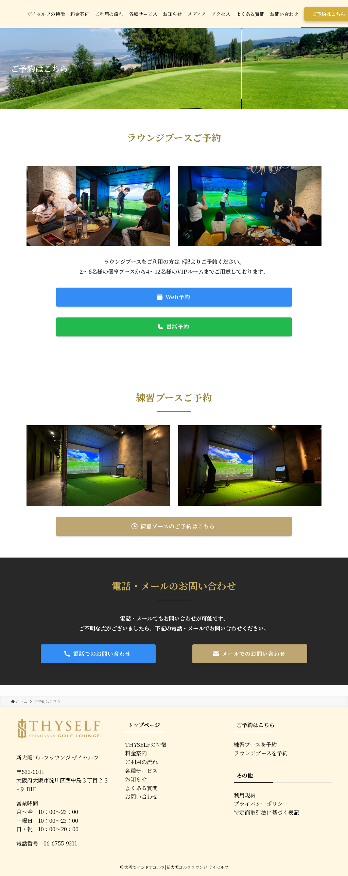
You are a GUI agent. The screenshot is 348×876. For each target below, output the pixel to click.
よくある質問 (141, 788)
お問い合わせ (141, 796)
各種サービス (141, 771)
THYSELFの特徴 (146, 744)
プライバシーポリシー (261, 803)
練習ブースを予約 (255, 744)
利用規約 (245, 795)
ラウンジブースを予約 (261, 753)
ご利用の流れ (141, 762)
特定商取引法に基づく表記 (266, 812)
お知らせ (136, 779)
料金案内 (136, 753)
